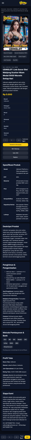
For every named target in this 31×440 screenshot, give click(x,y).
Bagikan (15, 157)
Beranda (3, 9)
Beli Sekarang (15, 148)
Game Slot (9, 9)
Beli (27, 437)
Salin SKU (15, 153)
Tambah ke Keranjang (15, 144)
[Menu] (2, 3)
